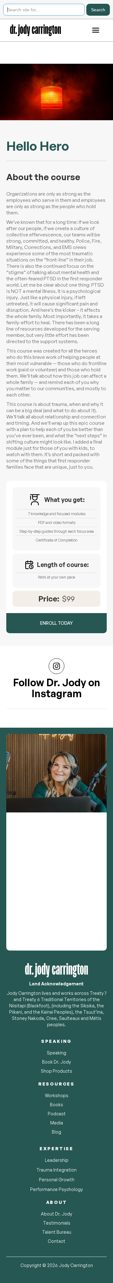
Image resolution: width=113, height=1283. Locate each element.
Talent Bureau (56, 1232)
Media (56, 1122)
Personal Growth (56, 1179)
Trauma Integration (56, 1169)
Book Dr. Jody (56, 1062)
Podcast (57, 1113)
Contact (56, 1241)
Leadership (56, 1160)
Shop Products (56, 1071)
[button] (95, 30)
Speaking (56, 1052)
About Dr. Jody (56, 1213)
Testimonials (56, 1223)
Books (56, 1104)
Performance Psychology (56, 1189)
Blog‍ (56, 1132)
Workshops (56, 1095)
